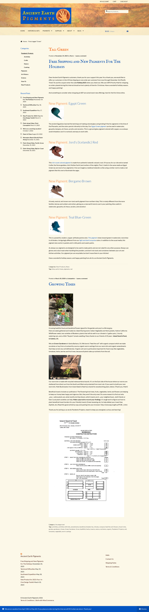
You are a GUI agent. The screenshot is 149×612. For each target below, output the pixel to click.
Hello (107, 555)
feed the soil (109, 527)
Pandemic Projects (118, 529)
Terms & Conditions (112, 567)
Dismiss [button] (144, 609)
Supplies (58, 31)
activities (55, 527)
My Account (104, 1)
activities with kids (64, 527)
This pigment (92, 238)
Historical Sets (33, 31)
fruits (124, 527)
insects (92, 529)
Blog (79, 31)
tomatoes (52, 531)
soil (125, 529)
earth (57, 269)
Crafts (26, 60)
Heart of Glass (27, 134)
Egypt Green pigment (98, 126)
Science (23, 78)
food (120, 527)
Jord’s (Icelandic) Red (83, 142)
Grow (77, 529)
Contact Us (110, 559)
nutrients (103, 529)
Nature (26, 64)
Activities (27, 57)
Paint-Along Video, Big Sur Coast (33, 148)
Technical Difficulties (29, 105)
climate (96, 527)
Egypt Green (77, 103)
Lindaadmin (71, 278)
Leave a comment (81, 56)
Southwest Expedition (30, 110)
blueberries (89, 527)
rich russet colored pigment (61, 163)
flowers (116, 527)
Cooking (26, 67)
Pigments (46, 31)
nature (97, 529)
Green (61, 269)
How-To (23, 81)
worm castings (66, 531)
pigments (67, 269)
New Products (60, 267)
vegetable (58, 531)
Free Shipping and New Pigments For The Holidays (85, 64)
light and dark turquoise (87, 240)
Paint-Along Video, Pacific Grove (33, 143)
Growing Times (62, 284)
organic (109, 529)
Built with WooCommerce (45, 600)
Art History (24, 74)
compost (102, 527)
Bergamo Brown (80, 181)
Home (22, 31)
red (71, 269)
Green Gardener (70, 529)
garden (51, 529)
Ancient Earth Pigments (31, 556)
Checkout (124, 1)
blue (53, 269)
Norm (72, 56)
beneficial (82, 527)
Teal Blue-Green (80, 217)
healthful (83, 529)
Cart (114, 1)
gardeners (57, 529)
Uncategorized (59, 524)
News (67, 267)
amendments (75, 527)
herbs (88, 529)
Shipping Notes (111, 563)
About (69, 31)
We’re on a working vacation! (32, 129)
